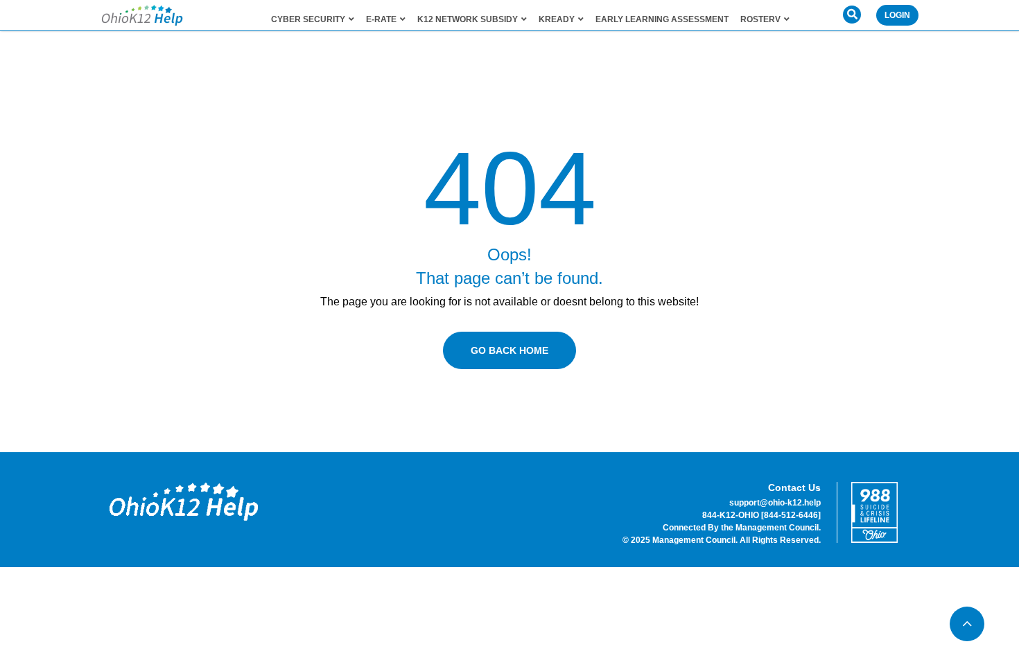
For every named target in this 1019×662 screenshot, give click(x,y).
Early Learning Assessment (662, 19)
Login (897, 15)
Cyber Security (308, 19)
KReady (557, 19)
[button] (852, 15)
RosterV (760, 19)
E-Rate (381, 19)
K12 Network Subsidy (467, 19)
